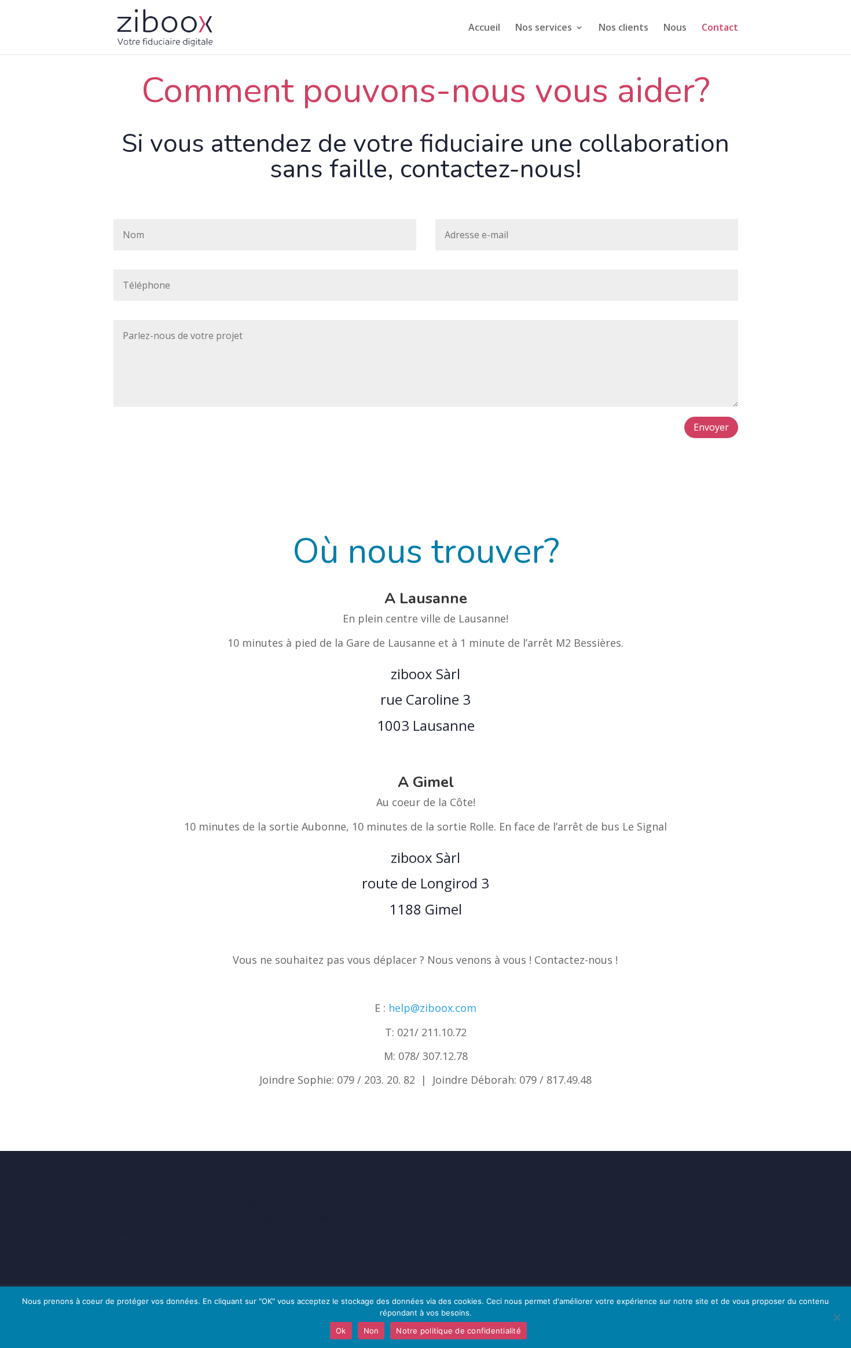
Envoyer (711, 427)
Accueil (484, 28)
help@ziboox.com (432, 1008)
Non (371, 1330)
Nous (675, 28)
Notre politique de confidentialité (458, 1330)
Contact (720, 28)
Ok (341, 1330)
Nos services (543, 28)
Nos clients (623, 28)
